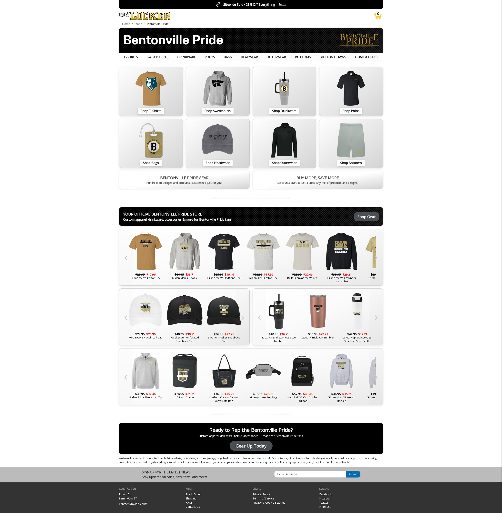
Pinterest (325, 506)
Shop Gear (366, 216)
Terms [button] (282, 4)
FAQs (189, 502)
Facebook (325, 494)
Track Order (193, 494)
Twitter (323, 502)
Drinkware (186, 57)
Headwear (249, 57)
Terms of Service (263, 498)
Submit (353, 474)
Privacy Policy (261, 494)
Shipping (191, 498)
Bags (228, 57)
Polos (210, 57)
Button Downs (333, 57)
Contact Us (193, 506)
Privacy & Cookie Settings (269, 502)
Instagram (325, 498)
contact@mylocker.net (133, 504)
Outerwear (276, 57)
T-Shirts (131, 57)
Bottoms (303, 57)
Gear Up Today (251, 446)
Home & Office (366, 57)
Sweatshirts (157, 57)
